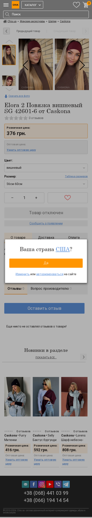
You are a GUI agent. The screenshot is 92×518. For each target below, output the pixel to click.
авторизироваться (49, 274)
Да (46, 263)
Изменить (23, 274)
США (63, 249)
